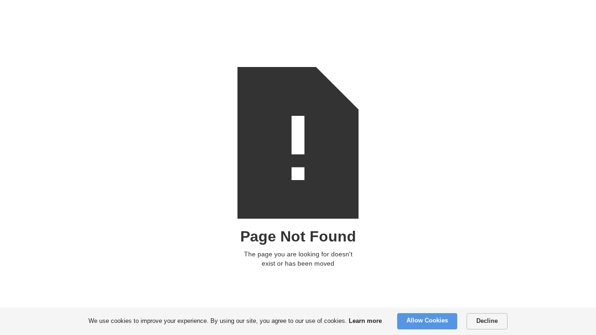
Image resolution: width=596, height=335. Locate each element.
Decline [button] (487, 320)
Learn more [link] (365, 320)
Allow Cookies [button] (427, 320)
